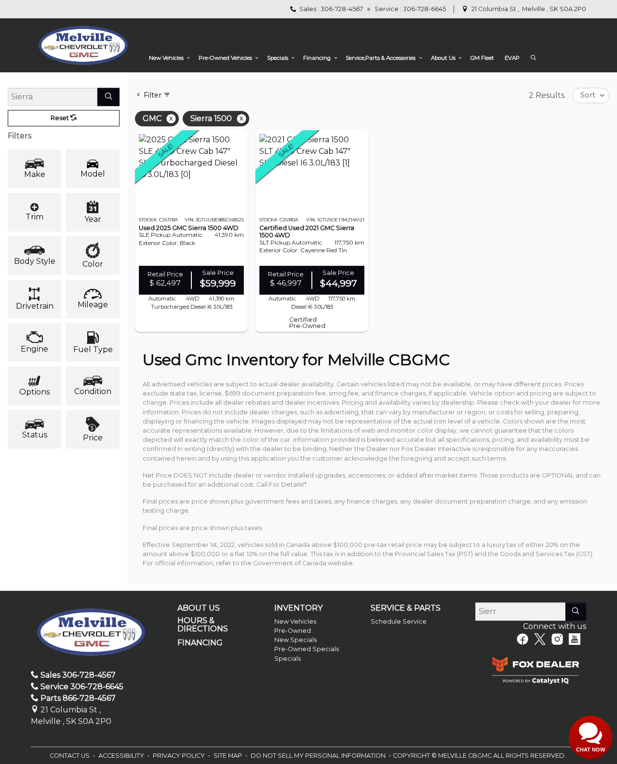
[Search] (108, 97)
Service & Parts (406, 608)
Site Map (228, 755)
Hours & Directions (202, 624)
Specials (287, 658)
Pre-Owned (292, 630)
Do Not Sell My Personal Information (319, 755)
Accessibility (122, 755)
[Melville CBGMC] (83, 45)
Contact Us (70, 755)
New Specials (295, 639)
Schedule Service (399, 621)
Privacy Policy (179, 755)
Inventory (298, 608)
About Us (198, 608)
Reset (60, 118)
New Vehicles (295, 621)
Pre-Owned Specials (306, 649)
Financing (200, 643)
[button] (168, 58)
